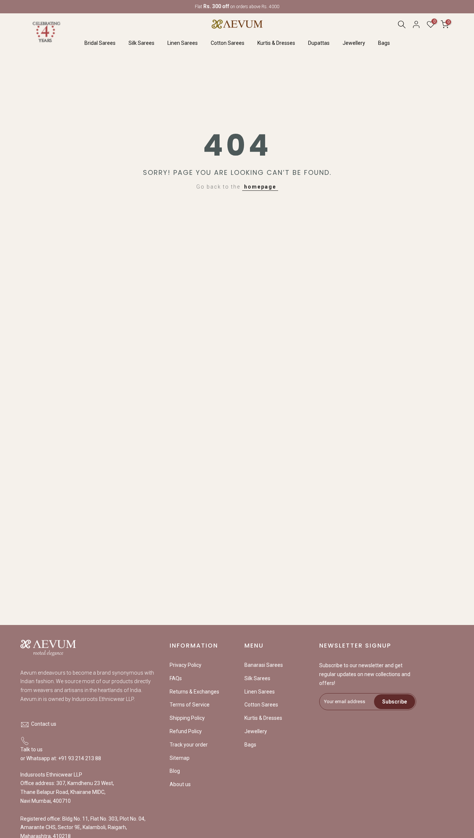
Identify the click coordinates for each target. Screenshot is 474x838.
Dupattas (319, 43)
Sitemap (180, 758)
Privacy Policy (185, 665)
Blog (175, 771)
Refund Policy (186, 731)
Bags (384, 43)
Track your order (189, 745)
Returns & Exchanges (194, 692)
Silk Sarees (141, 43)
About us (180, 784)
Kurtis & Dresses (276, 43)
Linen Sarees (182, 43)
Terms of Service (190, 705)
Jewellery (354, 43)
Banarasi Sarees (263, 665)
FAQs (176, 678)
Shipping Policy (187, 718)
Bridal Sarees (100, 43)
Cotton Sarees (227, 43)
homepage (260, 187)
